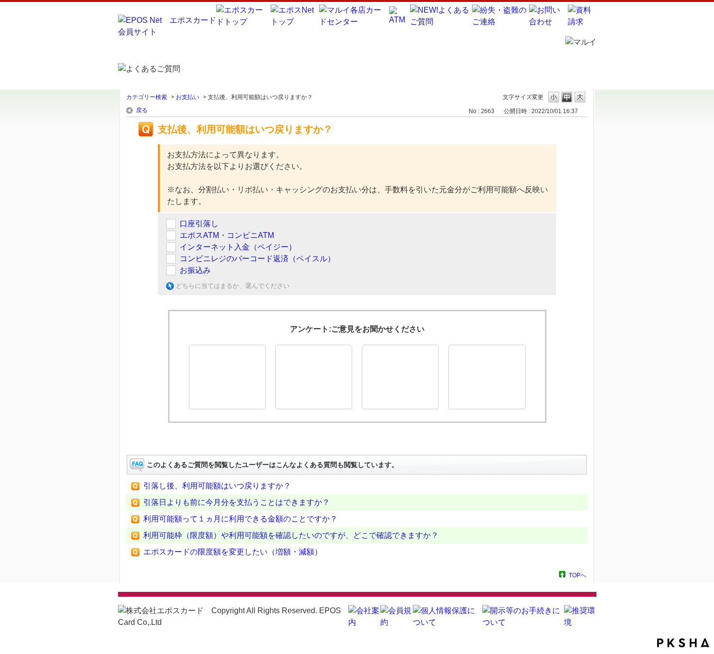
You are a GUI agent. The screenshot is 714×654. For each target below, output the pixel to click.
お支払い (187, 97)
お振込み (195, 270)
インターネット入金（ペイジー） (238, 247)
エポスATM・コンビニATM (227, 235)
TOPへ (577, 575)
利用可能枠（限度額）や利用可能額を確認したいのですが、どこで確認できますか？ (291, 535)
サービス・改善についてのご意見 (486, 377)
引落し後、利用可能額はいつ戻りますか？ (217, 486)
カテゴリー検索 (146, 97)
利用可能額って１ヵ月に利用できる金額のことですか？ (240, 519)
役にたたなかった (400, 377)
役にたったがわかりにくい (313, 377)
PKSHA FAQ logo (683, 643)
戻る (142, 110)
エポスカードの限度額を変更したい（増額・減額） (232, 552)
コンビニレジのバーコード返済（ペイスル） (257, 258)
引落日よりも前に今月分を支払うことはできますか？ (236, 502)
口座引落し (199, 223)
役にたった (227, 377)
